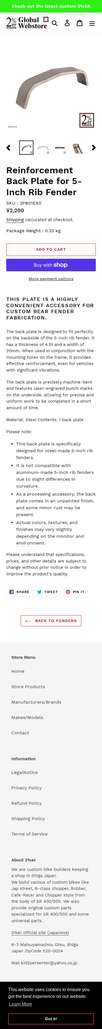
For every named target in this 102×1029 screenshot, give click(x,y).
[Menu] (92, 22)
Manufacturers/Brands (36, 702)
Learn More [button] (20, 1004)
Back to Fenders (55, 620)
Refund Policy (26, 803)
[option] (26, 147)
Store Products (28, 686)
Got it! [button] (51, 1018)
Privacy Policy (26, 787)
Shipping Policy (28, 818)
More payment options (51, 278)
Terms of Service (29, 834)
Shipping (15, 219)
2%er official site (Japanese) (40, 932)
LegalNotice (24, 772)
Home (17, 671)
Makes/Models (27, 717)
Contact (20, 732)
